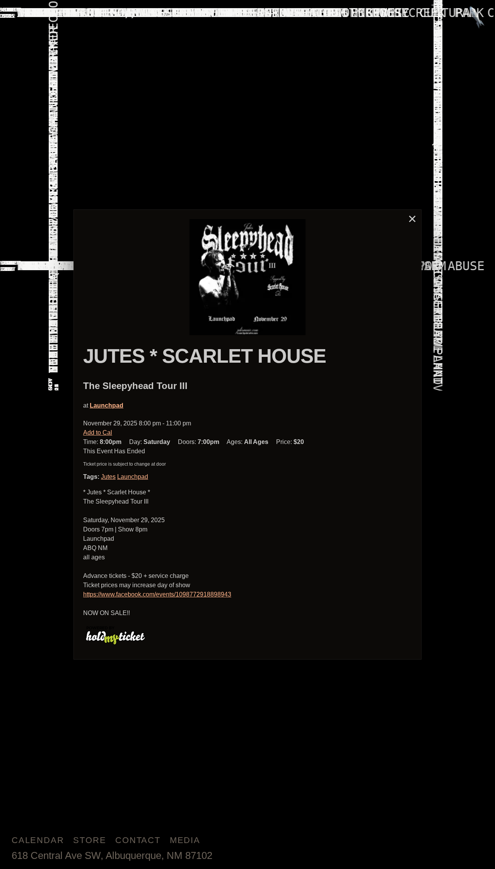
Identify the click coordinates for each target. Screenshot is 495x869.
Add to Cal (97, 432)
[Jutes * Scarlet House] (247, 277)
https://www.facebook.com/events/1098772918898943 (157, 594)
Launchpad (106, 405)
